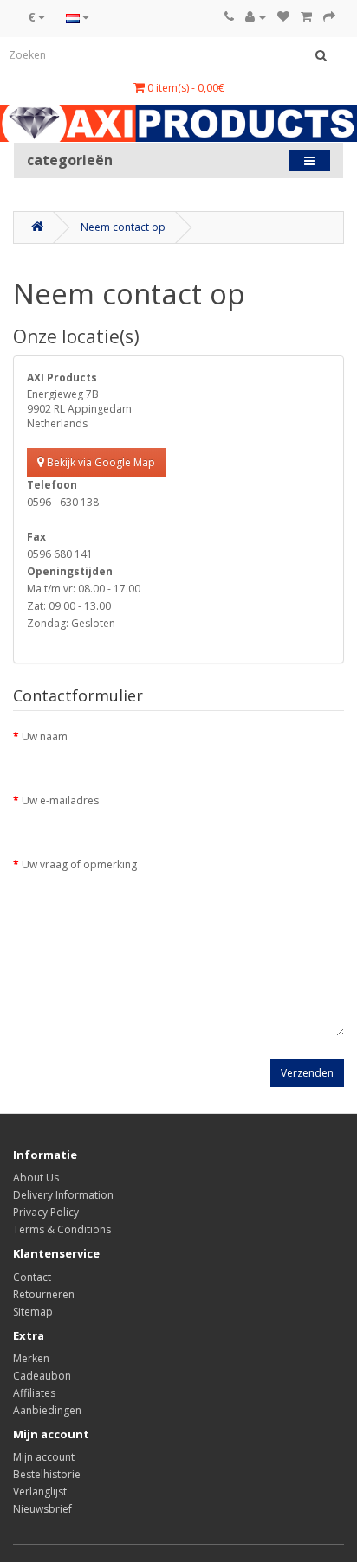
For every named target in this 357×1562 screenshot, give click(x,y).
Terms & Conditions (62, 1229)
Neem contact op (123, 227)
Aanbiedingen (47, 1410)
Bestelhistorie (47, 1474)
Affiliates (34, 1393)
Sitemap (33, 1311)
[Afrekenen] (329, 17)
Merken (31, 1358)
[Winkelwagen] (306, 17)
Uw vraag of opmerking (79, 864)
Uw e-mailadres (60, 800)
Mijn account (44, 1457)
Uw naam (45, 736)
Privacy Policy (46, 1212)
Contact (32, 1277)
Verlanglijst (40, 1491)
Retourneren (44, 1294)
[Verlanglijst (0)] (283, 17)
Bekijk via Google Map (99, 462)
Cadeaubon (42, 1375)
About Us (36, 1177)
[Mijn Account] (255, 17)
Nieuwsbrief (42, 1508)
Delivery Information (63, 1195)
